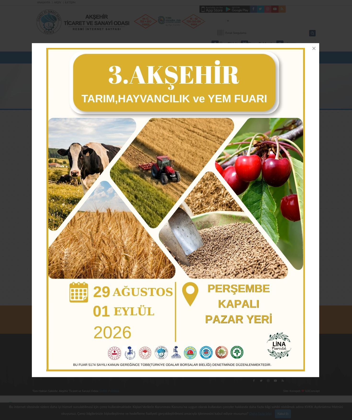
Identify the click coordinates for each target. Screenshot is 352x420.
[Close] (314, 48)
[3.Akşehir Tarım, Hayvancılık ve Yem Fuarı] (175, 209)
